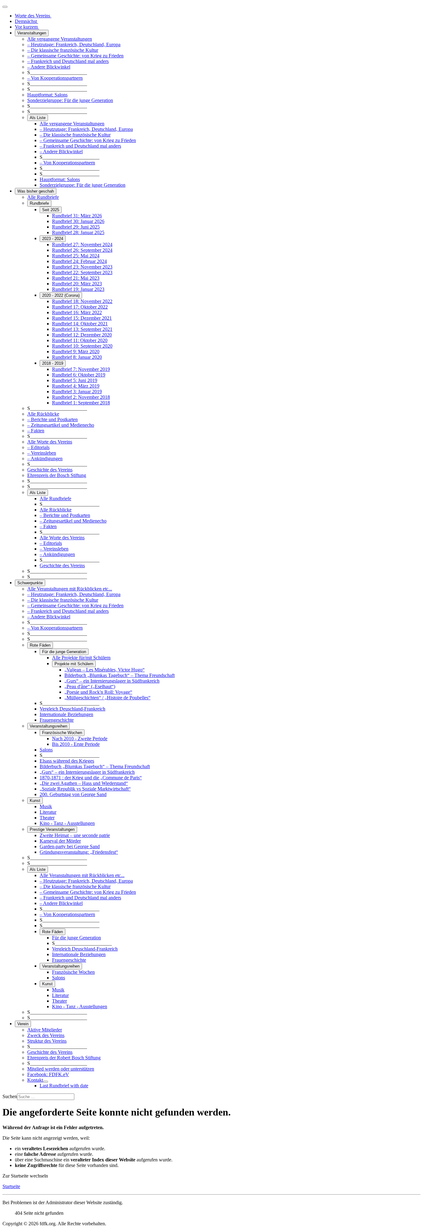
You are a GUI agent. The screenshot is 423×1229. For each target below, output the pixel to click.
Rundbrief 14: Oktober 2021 (80, 323)
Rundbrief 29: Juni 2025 (76, 226)
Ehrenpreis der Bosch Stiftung (56, 475)
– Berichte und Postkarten (52, 419)
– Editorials (38, 447)
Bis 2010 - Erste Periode (76, 744)
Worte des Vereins (33, 15)
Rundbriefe (39, 203)
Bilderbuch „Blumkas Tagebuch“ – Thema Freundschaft (119, 675)
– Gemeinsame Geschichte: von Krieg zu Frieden (75, 55)
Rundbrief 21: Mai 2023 (75, 278)
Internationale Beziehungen (66, 714)
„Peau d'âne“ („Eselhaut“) (89, 686)
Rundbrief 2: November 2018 (81, 397)
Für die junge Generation (64, 651)
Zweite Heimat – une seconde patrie (75, 835)
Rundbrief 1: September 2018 (81, 402)
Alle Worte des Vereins (49, 441)
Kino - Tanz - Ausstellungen (67, 823)
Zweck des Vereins (45, 1035)
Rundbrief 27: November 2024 (82, 244)
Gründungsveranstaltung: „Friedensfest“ (79, 852)
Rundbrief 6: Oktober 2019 (78, 374)
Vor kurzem (27, 26)
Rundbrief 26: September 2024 (82, 250)
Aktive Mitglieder (44, 1029)
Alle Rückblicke (43, 413)
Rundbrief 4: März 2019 (75, 386)
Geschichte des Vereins (49, 469)
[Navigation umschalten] (4, 7)
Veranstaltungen (31, 33)
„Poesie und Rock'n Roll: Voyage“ (98, 692)
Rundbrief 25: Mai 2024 (75, 255)
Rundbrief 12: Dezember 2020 (82, 334)
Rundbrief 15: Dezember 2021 (82, 318)
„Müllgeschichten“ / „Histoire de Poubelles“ (107, 697)
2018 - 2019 (52, 363)
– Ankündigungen (45, 458)
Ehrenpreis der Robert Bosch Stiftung (64, 1057)
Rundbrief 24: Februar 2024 (79, 261)
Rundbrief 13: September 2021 (82, 329)
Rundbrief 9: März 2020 (75, 351)
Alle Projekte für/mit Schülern (81, 657)
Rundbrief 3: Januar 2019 (77, 391)
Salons (46, 749)
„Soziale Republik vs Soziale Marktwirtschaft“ (85, 788)
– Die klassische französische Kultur (62, 50)
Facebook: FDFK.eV (48, 1074)
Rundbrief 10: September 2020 (82, 346)
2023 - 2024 (52, 238)
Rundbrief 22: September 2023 (82, 272)
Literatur (48, 812)
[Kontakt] (45, 1082)
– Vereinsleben (41, 453)
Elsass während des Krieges (67, 761)
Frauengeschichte (57, 720)
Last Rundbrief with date (64, 1085)
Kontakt (35, 1080)
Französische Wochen (62, 732)
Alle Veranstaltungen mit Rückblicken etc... (69, 588)
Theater (47, 817)
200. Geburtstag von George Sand (73, 794)
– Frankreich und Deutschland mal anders (68, 61)
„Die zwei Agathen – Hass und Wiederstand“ (84, 783)
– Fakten (35, 430)
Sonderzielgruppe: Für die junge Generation (70, 100)
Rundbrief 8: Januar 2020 (77, 357)
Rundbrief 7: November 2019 (81, 369)
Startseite (11, 1186)
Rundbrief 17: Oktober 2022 (80, 306)
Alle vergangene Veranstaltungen (59, 39)
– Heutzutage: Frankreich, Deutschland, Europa (73, 44)
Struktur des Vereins (47, 1041)
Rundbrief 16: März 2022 (77, 312)
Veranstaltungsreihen (48, 726)
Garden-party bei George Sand (70, 846)
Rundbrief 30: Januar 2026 (78, 221)
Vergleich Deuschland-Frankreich (72, 708)
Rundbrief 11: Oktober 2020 (79, 340)
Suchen (9, 1096)
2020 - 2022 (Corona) (61, 295)
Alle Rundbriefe (43, 197)
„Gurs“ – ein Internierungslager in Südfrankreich (111, 681)
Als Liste (38, 117)
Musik (46, 806)
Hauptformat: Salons (47, 94)
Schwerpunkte (30, 583)
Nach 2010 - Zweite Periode (79, 738)
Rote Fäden (40, 645)
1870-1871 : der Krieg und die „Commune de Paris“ (91, 777)
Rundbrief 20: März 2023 (77, 283)
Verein (22, 1024)
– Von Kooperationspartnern (55, 78)
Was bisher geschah (35, 191)
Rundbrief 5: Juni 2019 (74, 380)
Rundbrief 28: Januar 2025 (78, 232)
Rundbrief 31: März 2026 (77, 215)
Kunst (35, 800)
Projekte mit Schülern (74, 663)
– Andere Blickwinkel (48, 66)
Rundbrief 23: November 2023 (82, 266)
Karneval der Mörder (60, 841)
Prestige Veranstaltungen (52, 829)
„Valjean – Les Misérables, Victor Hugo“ (104, 669)
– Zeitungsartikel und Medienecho (60, 425)
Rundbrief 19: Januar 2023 (78, 289)
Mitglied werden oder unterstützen (60, 1068)
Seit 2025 (50, 209)
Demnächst (26, 21)
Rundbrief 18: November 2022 (82, 301)
